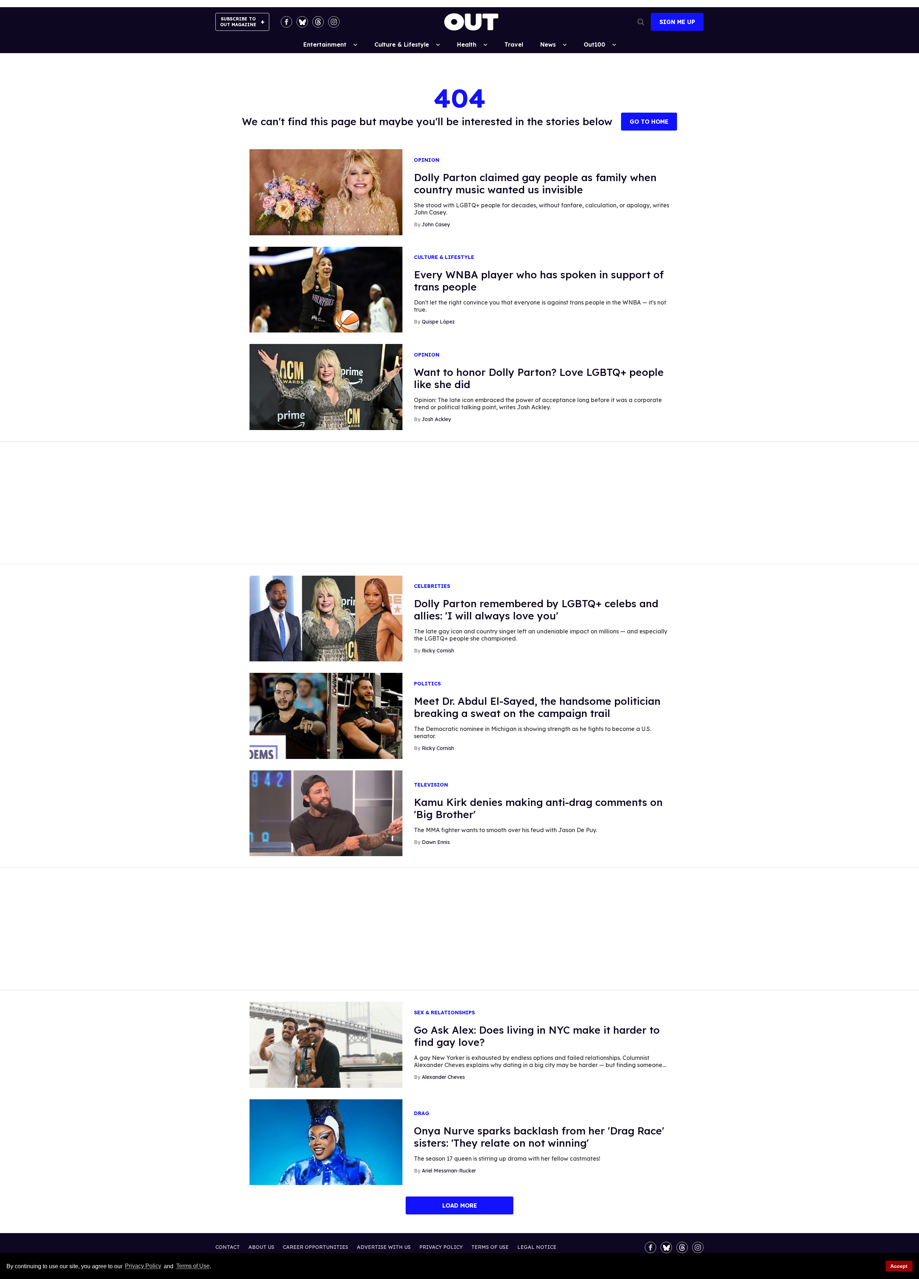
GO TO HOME (649, 121)
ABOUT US (261, 1247)
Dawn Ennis (436, 842)
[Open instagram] (334, 22)
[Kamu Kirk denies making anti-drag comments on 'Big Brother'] (325, 812)
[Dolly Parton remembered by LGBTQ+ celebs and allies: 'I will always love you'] (325, 618)
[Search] (640, 22)
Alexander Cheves (443, 1077)
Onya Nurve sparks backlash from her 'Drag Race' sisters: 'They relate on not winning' (539, 1136)
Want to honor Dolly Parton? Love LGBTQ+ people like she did (539, 378)
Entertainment (324, 44)
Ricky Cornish (438, 650)
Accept (899, 1266)
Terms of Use (192, 1266)
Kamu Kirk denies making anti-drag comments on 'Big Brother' (538, 808)
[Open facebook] (286, 22)
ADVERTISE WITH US (384, 1247)
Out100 (594, 44)
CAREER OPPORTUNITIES (315, 1247)
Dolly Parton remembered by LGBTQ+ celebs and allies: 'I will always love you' (536, 609)
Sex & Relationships (444, 1013)
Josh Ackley (436, 419)
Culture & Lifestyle (401, 44)
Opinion (426, 160)
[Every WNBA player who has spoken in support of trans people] (325, 289)
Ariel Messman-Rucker (449, 1171)
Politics (427, 684)
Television (431, 785)
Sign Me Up (677, 21)
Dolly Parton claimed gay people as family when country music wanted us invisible (535, 183)
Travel (513, 44)
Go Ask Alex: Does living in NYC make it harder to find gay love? (537, 1036)
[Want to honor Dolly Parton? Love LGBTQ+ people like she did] (325, 386)
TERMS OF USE (490, 1247)
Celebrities (432, 586)
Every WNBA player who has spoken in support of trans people (539, 280)
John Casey (436, 224)
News (548, 44)
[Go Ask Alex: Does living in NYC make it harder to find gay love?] (325, 1044)
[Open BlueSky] (302, 22)
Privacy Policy (143, 1266)
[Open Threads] (318, 22)
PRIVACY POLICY (441, 1247)
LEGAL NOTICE (536, 1247)
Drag (421, 1113)
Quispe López (438, 322)
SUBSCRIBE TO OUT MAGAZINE (238, 21)
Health (466, 44)
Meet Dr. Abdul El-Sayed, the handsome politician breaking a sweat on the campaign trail (537, 707)
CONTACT (227, 1247)
